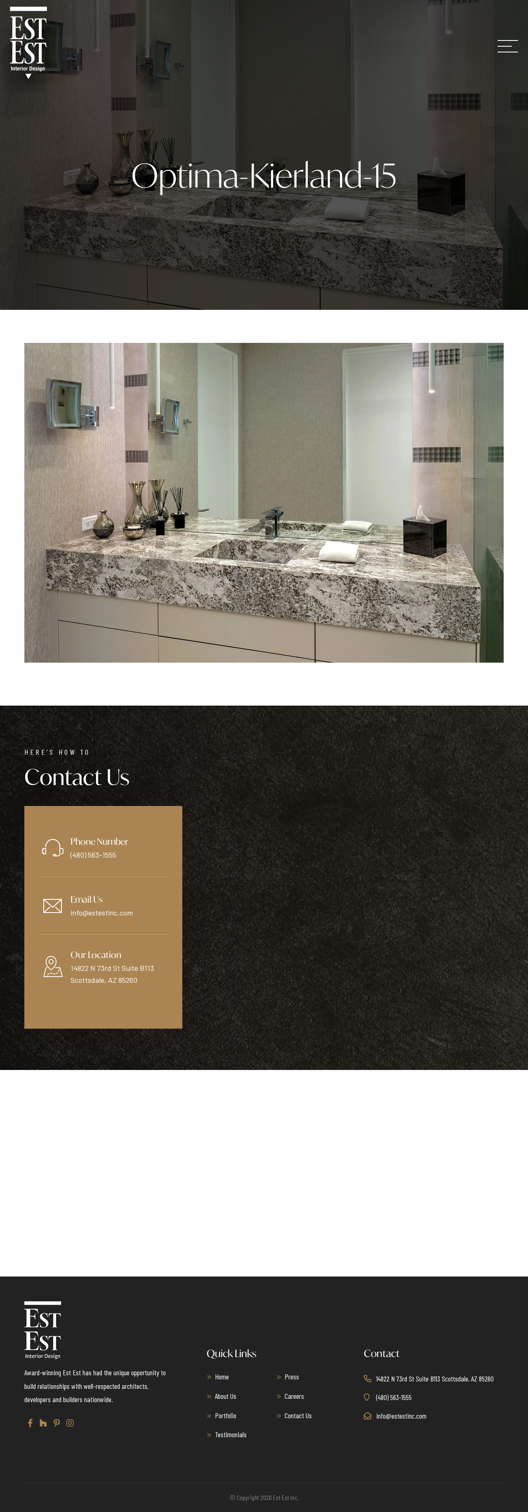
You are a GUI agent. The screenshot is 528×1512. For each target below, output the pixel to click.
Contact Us (298, 1415)
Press (292, 1376)
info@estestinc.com (102, 912)
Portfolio (225, 1415)
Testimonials (231, 1434)
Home (222, 1376)
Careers (294, 1395)
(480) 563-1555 (93, 854)
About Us (225, 1395)
